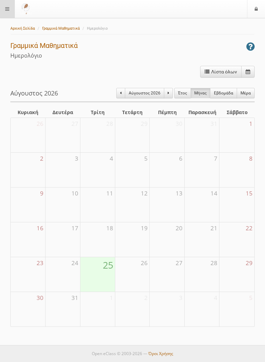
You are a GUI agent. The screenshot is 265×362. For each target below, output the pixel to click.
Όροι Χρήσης (160, 353)
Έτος (182, 93)
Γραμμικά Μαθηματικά (61, 28)
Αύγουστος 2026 (144, 93)
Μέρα (246, 93)
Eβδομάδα (223, 93)
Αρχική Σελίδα (22, 28)
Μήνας (200, 93)
